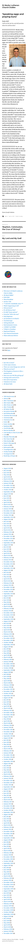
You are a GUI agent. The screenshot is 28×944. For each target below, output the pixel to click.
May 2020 (6, 627)
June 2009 (7, 895)
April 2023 (7, 553)
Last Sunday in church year (12, 432)
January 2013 (7, 804)
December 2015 (8, 729)
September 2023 (8, 542)
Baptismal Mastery (9, 331)
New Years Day (8, 439)
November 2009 (8, 884)
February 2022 (8, 583)
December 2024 (8, 511)
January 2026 (7, 483)
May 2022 (6, 576)
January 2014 (7, 778)
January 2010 (7, 880)
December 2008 (8, 908)
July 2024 (6, 521)
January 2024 (7, 534)
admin (6, 216)
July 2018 (6, 674)
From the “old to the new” (11, 314)
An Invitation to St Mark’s (11, 318)
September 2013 (8, 787)
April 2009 (7, 899)
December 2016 (8, 712)
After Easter (7, 403)
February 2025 (8, 506)
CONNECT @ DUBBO (10, 327)
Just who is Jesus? (9, 362)
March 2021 (7, 606)
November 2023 (8, 538)
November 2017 (8, 691)
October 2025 (7, 489)
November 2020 (8, 615)
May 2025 (6, 500)
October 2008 (8, 912)
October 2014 (7, 759)
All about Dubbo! (8, 295)
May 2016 (6, 719)
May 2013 (6, 795)
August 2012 (7, 814)
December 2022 (8, 562)
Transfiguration (8, 449)
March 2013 (7, 799)
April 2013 (7, 797)
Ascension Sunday (9, 411)
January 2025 (7, 508)
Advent (6, 398)
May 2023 (6, 551)
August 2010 (7, 865)
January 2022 (7, 585)
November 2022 (8, 564)
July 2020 (6, 623)
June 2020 (7, 625)
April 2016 (7, 721)
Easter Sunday (19, 216)
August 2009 (7, 891)
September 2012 (8, 812)
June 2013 (6, 793)
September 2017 (8, 695)
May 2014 (6, 770)
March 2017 (7, 708)
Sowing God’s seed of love (11, 377)
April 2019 (7, 655)
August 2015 (7, 738)
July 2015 (6, 740)
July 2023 (6, 547)
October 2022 (7, 566)
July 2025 (6, 496)
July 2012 (6, 816)
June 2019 (6, 651)
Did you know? (8, 308)
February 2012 (8, 827)
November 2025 (8, 487)
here (9, 350)
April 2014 (7, 772)
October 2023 (7, 540)
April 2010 (7, 874)
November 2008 (8, 910)
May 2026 (6, 475)
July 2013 (6, 791)
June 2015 (6, 742)
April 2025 (7, 502)
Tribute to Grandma (10, 329)
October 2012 (7, 810)
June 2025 (6, 498)
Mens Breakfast (8, 299)
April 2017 (7, 706)
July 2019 (6, 649)
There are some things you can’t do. (14, 367)
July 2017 (6, 700)
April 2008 (7, 925)
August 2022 (7, 570)
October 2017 (7, 693)
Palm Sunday (7, 441)
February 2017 (8, 710)
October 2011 (7, 835)
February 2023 (8, 557)
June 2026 (6, 472)
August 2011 (7, 840)
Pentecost (7, 445)
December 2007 (8, 933)
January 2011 (7, 855)
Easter (6, 422)
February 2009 (8, 903)
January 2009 (8, 906)
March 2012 (7, 825)
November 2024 (8, 513)
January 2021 (7, 610)
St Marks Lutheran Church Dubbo (10, 6)
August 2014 (7, 763)
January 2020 (8, 636)
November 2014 (8, 757)
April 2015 (7, 746)
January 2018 (7, 687)
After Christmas (8, 400)
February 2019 (8, 659)
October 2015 (7, 734)
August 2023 (7, 545)
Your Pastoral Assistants (11, 333)
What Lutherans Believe (11, 335)
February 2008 (8, 929)
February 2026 (8, 481)
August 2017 (7, 697)
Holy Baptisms (8, 316)
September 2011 (8, 838)
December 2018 (8, 663)
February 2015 (8, 751)
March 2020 (7, 632)
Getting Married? (9, 323)
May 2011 (6, 846)
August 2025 (7, 494)
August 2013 (7, 789)
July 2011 (6, 842)
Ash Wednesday (8, 413)
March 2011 (7, 850)
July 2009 (6, 893)
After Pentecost (8, 405)
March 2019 (7, 657)
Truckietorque (8, 320)
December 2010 (8, 857)
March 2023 (7, 555)
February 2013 (8, 802)
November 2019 (8, 640)
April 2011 (6, 848)
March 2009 (7, 901)
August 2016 (7, 717)
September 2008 (8, 914)
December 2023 (8, 536)
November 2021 (8, 589)
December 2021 (8, 587)
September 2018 (8, 670)
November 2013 (8, 782)
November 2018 (8, 666)
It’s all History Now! (9, 310)
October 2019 (7, 642)
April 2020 (7, 630)
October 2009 (8, 886)
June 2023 (6, 549)
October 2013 (7, 785)
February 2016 (8, 725)
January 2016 (7, 727)
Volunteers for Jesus (10, 382)
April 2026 (7, 477)
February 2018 (8, 685)
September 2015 (8, 736)
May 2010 (6, 872)
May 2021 (6, 602)
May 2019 (6, 653)
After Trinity (7, 407)
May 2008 (7, 923)
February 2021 (8, 608)
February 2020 (8, 634)
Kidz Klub (6, 297)
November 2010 (8, 859)
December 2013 (8, 780)
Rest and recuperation (10, 379)
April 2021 (7, 604)
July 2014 (6, 765)
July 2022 (6, 572)
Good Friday (7, 428)
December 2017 (8, 689)
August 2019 (7, 647)
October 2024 (8, 515)
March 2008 (7, 927)
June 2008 (7, 920)
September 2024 (8, 517)
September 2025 (8, 492)
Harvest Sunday (8, 430)
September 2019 (8, 644)
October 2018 (7, 668)
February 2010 (8, 878)
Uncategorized (8, 454)
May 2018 (6, 678)
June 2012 (6, 818)
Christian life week (9, 415)
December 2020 (8, 613)
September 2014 (8, 761)
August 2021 (7, 596)
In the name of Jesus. (10, 365)
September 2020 (8, 619)
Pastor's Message (9, 443)
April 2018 (7, 680)
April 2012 (7, 823)
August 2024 (7, 519)
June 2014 (6, 768)
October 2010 (7, 861)
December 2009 (8, 882)
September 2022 (8, 568)
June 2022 (6, 574)
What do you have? (9, 369)
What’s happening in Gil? (11, 306)
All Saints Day (8, 409)
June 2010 (6, 869)
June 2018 (6, 676)
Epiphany (6, 426)
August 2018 (7, 672)
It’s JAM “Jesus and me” (11, 312)
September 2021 (8, 593)
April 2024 (7, 528)
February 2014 (8, 776)
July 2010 (6, 867)
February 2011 (8, 852)
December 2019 (8, 638)
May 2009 (7, 897)
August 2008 (7, 916)
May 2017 (6, 704)
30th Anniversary (9, 396)
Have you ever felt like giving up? (14, 375)
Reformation (7, 447)
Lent (5, 434)
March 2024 (7, 530)
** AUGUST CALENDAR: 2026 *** (13, 303)
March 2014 (7, 774)
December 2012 (8, 806)
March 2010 (7, 876)
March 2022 (7, 581)
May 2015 (6, 744)
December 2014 (8, 755)
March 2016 (7, 723)
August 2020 (7, 621)
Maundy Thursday (9, 437)
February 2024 (8, 532)
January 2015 (7, 753)
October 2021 (7, 591)
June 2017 (6, 702)
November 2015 (8, 731)
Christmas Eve (8, 420)
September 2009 (8, 889)
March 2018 (7, 683)
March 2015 (7, 748)
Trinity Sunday (8, 451)
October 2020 (8, 617)
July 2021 (6, 598)
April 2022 (7, 579)
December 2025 (8, 485)
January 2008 (8, 931)
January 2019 (7, 661)
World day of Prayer (9, 456)
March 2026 (7, 479)
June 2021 (6, 600)
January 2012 (7, 829)
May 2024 (6, 525)
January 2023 (7, 559)
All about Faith (8, 384)
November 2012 (8, 808)
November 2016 (8, 714)
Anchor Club (7, 301)
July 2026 (6, 470)
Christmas (7, 417)
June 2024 (6, 523)
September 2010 (8, 863)
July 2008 (6, 918)
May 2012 (6, 821)
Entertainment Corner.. (10, 325)
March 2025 (7, 504)
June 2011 (6, 844)
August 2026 (7, 468)
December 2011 (8, 831)
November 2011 (8, 833)
